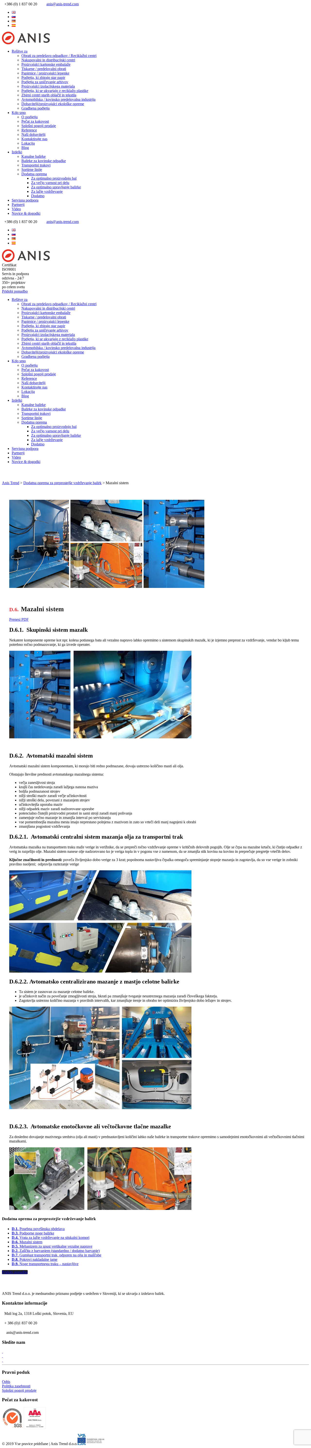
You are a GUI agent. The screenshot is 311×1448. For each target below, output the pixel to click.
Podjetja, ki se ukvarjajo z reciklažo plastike (54, 91)
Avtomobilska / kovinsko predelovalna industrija (58, 99)
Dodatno (37, 196)
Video (16, 209)
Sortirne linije (31, 169)
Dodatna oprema (34, 174)
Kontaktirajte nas (34, 139)
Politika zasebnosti (16, 1386)
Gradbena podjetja (35, 108)
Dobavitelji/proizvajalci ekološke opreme (52, 104)
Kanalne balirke (33, 156)
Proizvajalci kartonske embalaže (45, 64)
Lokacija (28, 143)
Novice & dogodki (26, 213)
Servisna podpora (25, 200)
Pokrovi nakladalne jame (34, 1259)
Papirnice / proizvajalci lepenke (45, 73)
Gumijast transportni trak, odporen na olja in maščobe (56, 1255)
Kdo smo (19, 113)
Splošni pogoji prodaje (38, 126)
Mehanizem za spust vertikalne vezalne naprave (52, 1246)
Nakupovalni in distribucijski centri (48, 60)
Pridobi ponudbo (15, 291)
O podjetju (29, 117)
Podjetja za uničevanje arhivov (44, 82)
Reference (29, 130)
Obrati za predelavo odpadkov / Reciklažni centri (58, 56)
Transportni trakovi (36, 165)
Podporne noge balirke (33, 1233)
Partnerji (18, 205)
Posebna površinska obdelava (38, 1229)
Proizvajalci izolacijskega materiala (48, 86)
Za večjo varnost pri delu (50, 183)
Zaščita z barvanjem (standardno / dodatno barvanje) (56, 1251)
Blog (25, 148)
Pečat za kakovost (35, 121)
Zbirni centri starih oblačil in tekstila (48, 95)
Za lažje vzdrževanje (47, 191)
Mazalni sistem (27, 1242)
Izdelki (17, 152)
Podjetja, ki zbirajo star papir (43, 77)
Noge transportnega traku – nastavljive (45, 1264)
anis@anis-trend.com (62, 4)
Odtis (6, 1382)
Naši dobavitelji (33, 134)
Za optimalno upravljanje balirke (56, 187)
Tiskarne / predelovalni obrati (43, 69)
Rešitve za (19, 51)
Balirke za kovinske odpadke (43, 161)
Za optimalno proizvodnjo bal (54, 178)
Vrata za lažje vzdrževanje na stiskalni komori (50, 1237)
